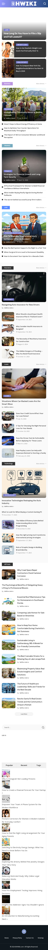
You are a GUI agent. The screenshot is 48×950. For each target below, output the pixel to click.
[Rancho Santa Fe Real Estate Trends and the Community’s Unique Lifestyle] (8, 703)
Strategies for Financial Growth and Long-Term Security (22, 175)
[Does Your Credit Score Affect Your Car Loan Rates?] (8, 416)
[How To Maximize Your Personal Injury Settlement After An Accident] (24, 228)
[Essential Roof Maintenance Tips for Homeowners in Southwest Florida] (8, 601)
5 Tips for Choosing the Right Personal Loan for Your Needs (31, 427)
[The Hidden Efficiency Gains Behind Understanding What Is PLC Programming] (8, 524)
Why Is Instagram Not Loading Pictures (18, 779)
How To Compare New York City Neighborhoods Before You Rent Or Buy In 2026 (29, 68)
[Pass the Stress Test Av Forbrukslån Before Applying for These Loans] (8, 440)
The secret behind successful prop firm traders (22, 199)
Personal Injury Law (13, 233)
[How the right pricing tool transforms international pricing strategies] (8, 537)
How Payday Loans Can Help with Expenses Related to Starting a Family (31, 451)
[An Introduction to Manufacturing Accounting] (6, 910)
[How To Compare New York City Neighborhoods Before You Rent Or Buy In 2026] (8, 68)
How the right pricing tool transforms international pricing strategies (30, 536)
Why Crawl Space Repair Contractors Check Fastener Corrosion (29, 573)
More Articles (40, 83)
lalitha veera (10, 118)
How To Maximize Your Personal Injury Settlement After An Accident (20, 237)
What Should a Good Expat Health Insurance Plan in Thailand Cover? (29, 315)
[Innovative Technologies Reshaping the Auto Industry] (24, 483)
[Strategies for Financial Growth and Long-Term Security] (24, 166)
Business (7, 84)
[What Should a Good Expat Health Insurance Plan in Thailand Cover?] (8, 316)
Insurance (7, 268)
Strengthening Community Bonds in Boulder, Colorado (23, 113)
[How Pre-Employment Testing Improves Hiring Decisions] (6, 884)
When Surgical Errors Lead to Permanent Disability (24, 252)
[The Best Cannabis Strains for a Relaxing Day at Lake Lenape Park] (8, 659)
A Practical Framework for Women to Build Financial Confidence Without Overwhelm (24, 187)
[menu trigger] (4, 3)
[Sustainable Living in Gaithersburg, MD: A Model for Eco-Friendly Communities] (8, 645)
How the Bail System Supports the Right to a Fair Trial (25, 248)
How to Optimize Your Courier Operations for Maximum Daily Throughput (21, 129)
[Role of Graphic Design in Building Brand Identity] (8, 550)
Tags (38, 765)
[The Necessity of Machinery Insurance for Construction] (8, 341)
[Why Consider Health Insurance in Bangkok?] (8, 329)
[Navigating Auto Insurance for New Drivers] (24, 287)
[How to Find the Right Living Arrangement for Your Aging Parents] (6, 827)
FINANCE (7, 146)
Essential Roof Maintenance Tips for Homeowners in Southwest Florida (31, 599)
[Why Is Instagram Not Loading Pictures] (6, 773)
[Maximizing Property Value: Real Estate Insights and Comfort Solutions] (8, 673)
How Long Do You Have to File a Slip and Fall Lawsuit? (22, 35)
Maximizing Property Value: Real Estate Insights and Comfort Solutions (30, 671)
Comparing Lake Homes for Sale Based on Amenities (30, 614)
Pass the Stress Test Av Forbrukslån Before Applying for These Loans (30, 439)
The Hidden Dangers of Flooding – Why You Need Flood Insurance (29, 352)
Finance (8, 171)
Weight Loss (22, 45)
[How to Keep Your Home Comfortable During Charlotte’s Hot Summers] (8, 630)
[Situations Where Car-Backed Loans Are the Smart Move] (24, 384)
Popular (9, 765)
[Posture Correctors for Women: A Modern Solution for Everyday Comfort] (6, 813)
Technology (8, 464)
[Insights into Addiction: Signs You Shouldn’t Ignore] (6, 899)
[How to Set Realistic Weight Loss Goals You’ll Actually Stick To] (8, 49)
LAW (5, 207)
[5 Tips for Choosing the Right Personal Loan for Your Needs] (8, 428)
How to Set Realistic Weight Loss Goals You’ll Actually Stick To (29, 49)
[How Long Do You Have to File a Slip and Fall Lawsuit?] (24, 25)
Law (6, 30)
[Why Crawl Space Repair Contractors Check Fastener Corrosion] (8, 574)
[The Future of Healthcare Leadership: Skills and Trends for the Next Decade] (8, 688)
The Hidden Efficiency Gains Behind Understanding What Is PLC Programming (29, 523)
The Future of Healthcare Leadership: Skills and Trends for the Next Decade (31, 686)
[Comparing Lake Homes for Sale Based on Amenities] (8, 616)
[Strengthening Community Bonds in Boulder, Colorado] (24, 104)
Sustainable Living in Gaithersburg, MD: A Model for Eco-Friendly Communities (30, 643)
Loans (6, 364)
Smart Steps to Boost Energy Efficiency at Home (23, 124)
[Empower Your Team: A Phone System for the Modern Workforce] (6, 798)
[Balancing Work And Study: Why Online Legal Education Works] (6, 870)
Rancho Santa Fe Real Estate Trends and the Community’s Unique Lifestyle (29, 701)
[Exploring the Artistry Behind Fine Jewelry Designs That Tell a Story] (6, 856)
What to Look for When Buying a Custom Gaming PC (22, 512)
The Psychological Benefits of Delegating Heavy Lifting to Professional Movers (22, 586)
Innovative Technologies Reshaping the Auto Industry (21, 502)
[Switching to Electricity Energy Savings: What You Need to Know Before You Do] (6, 841)
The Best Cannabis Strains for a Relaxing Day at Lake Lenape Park (31, 657)
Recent (24, 765)
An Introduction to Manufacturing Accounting (20, 916)
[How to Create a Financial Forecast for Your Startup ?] (6, 784)
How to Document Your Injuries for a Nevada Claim (23, 256)
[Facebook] (24, 931)
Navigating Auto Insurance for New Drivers (21, 304)
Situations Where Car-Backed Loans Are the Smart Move (21, 402)
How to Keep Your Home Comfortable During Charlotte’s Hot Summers (30, 628)
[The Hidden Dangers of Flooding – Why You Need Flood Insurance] (8, 353)
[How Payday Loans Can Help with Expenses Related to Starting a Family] (8, 453)
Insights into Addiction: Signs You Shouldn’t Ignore (23, 904)
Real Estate (22, 62)
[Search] (44, 3)
